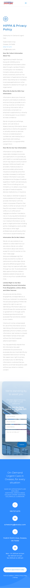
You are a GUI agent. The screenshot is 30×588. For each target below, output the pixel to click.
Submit (22, 444)
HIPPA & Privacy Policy (21, 575)
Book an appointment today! (15, 569)
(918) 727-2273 (7, 47)
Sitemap (15, 577)
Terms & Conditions (8, 575)
